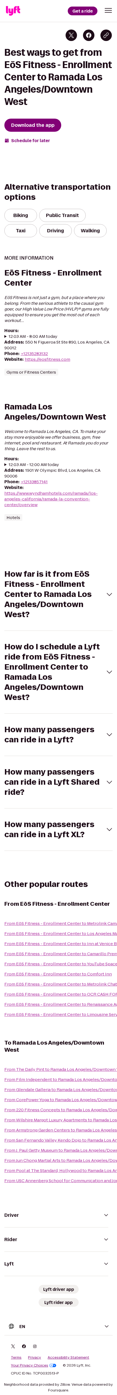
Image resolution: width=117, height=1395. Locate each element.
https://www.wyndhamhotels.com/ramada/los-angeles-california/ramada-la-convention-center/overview (51, 499)
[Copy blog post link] (106, 35)
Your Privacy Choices (29, 1365)
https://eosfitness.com (47, 359)
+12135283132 (34, 353)
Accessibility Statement (68, 1357)
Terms (16, 1357)
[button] (108, 10)
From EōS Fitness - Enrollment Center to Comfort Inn (58, 974)
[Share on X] (71, 35)
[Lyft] (13, 11)
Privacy (34, 1357)
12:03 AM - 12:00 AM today (34, 464)
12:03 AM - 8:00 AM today (33, 336)
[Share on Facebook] (88, 35)
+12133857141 (34, 482)
